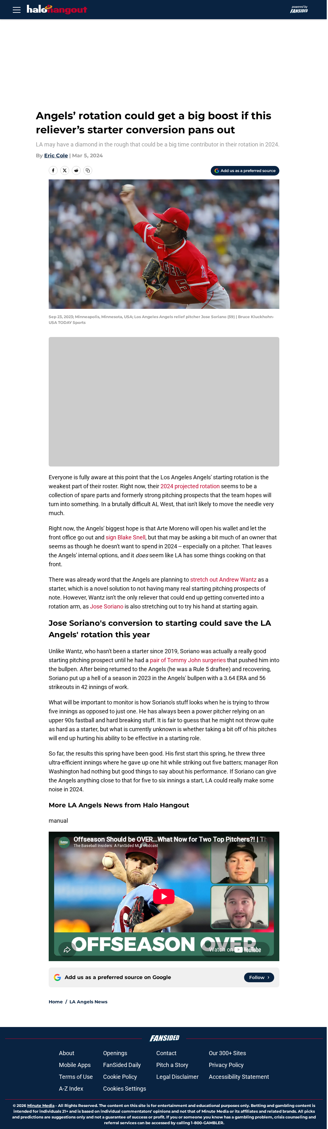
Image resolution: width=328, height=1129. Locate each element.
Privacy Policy (226, 1065)
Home (56, 1002)
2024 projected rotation (190, 486)
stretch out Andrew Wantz (223, 579)
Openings (115, 1053)
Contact (166, 1053)
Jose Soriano (106, 606)
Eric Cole (56, 156)
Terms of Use (76, 1076)
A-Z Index (71, 1088)
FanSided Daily (122, 1065)
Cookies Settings (124, 1088)
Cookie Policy (120, 1076)
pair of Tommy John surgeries (188, 660)
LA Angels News (88, 1002)
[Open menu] (16, 9)
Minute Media (40, 1105)
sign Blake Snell (125, 537)
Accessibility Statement (239, 1076)
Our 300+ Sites (227, 1053)
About (66, 1053)
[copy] (87, 170)
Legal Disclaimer (177, 1076)
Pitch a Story (172, 1065)
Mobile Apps (75, 1065)
